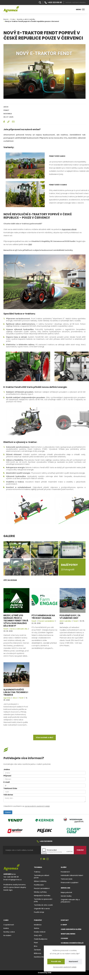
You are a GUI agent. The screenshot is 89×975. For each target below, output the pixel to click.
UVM (49, 973)
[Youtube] (44, 859)
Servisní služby (66, 896)
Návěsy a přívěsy (40, 892)
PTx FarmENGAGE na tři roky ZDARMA (43, 617)
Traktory (37, 872)
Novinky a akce (9, 932)
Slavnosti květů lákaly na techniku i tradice (15, 692)
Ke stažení (7, 935)
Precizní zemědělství (42, 888)
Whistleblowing (68, 934)
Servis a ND (65, 888)
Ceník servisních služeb (71, 929)
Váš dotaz (8, 795)
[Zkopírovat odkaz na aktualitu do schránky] (8, 122)
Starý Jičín (38, 935)
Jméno (6, 769)
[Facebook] (41, 859)
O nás (5, 920)
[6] (25, 165)
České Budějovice (40, 939)
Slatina (36, 928)
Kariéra (6, 928)
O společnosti (8, 925)
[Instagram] (47, 859)
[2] (44, 281)
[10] (28, 366)
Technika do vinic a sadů (43, 905)
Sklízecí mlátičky (40, 881)
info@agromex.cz (15, 880)
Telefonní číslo (10, 788)
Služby (64, 867)
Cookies (64, 938)
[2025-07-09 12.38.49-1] (16, 567)
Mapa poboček (66, 892)
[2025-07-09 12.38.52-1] (44, 549)
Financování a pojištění (69, 882)
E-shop (64, 925)
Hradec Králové (39, 932)
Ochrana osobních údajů (72, 943)
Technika (38, 867)
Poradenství (65, 872)
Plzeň (36, 943)
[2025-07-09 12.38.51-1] (44, 567)
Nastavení (73, 961)
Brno (35, 946)
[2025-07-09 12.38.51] (16, 549)
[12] (28, 509)
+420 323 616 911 (55, 2)
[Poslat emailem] (13, 122)
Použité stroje (39, 912)
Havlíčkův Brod (39, 957)
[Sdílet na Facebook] (4, 122)
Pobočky (38, 920)
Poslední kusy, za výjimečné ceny (70, 617)
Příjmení (7, 776)
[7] (25, 194)
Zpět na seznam (10, 580)
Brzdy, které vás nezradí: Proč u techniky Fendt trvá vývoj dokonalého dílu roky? (15, 620)
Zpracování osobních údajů (64, 967)
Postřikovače (39, 885)
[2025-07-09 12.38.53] (72, 549)
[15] (28, 421)
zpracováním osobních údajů (37, 806)
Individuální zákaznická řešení (72, 875)
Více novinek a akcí (44, 737)
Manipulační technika (42, 895)
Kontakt (65, 920)
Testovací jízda (66, 879)
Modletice (37, 925)
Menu (78, 9)
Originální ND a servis (42, 908)
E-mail (6, 782)
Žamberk (37, 950)
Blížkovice (37, 953)
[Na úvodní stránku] (11, 9)
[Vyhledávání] (40, 2)
